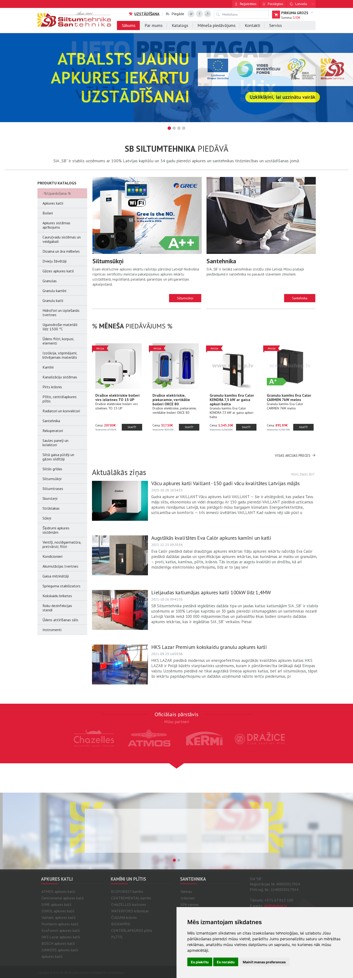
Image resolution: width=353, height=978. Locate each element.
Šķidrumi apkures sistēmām (56, 530)
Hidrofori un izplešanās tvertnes (61, 312)
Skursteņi (50, 498)
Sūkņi (47, 518)
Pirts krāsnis (52, 386)
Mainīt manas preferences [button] (264, 962)
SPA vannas (190, 904)
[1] (174, 860)
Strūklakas (51, 508)
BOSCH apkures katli (58, 943)
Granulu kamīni (54, 290)
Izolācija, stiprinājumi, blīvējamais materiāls (60, 355)
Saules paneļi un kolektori (55, 442)
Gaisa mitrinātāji (56, 576)
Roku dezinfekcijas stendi (57, 607)
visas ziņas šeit (303, 474)
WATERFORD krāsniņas (130, 911)
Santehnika (51, 420)
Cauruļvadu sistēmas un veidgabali (62, 239)
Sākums (128, 25)
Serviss (275, 25)
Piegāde (177, 14)
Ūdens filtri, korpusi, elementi (58, 340)
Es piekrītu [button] (200, 962)
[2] (178, 860)
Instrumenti (52, 629)
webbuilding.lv (115, 972)
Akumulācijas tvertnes (60, 566)
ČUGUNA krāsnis (124, 917)
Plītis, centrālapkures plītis (60, 398)
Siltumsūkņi (52, 478)
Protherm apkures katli (60, 924)
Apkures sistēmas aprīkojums (56, 225)
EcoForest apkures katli (61, 930)
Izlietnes (188, 898)
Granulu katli (53, 300)
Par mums (154, 25)
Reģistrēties (248, 4)
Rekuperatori (53, 430)
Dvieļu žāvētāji (55, 261)
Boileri (48, 213)
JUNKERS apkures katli (60, 949)
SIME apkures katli (56, 904)
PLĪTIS (116, 936)
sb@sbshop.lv (275, 905)
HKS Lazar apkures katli (61, 936)
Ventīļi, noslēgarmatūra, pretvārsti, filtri (62, 544)
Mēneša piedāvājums (216, 25)
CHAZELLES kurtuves (128, 904)
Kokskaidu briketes (57, 595)
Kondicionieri (52, 556)
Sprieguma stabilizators (61, 585)
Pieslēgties (275, 4)
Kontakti (252, 25)
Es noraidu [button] (226, 962)
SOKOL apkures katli (58, 911)
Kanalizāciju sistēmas (60, 377)
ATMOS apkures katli (58, 891)
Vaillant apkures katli (58, 917)
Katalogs (180, 25)
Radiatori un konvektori (61, 410)
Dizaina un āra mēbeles (61, 251)
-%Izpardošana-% (57, 193)
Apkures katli (53, 203)
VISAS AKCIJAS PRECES (292, 455)
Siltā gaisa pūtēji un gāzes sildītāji (58, 456)
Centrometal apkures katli (63, 898)
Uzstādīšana (146, 14)
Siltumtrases (53, 488)
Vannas (186, 891)
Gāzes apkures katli (58, 271)
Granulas (50, 280)
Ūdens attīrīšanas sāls (60, 619)
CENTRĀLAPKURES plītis (131, 930)
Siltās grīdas (52, 468)
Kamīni (48, 367)
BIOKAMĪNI (120, 924)
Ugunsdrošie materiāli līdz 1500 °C (60, 326)
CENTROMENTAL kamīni (131, 898)
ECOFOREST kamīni (127, 891)
